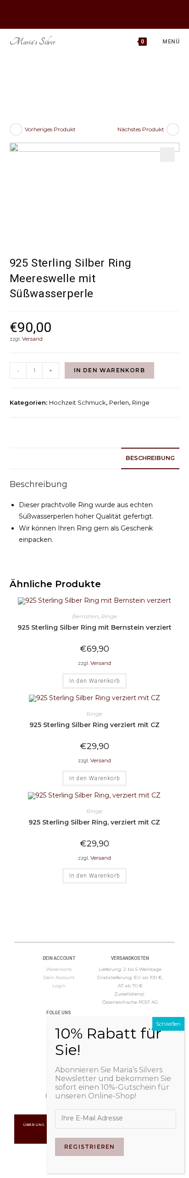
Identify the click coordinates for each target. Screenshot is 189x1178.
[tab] (95, 458)
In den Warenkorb (109, 370)
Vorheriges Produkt (50, 129)
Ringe (141, 402)
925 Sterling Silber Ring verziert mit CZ (94, 725)
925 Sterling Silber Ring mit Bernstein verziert (94, 627)
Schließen (168, 1023)
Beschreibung (150, 458)
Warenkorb (59, 969)
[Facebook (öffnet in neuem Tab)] (82, 13)
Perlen (119, 402)
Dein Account (58, 977)
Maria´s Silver (32, 41)
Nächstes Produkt (140, 129)
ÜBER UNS (34, 1124)
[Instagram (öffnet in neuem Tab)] (92, 13)
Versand (32, 339)
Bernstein (85, 616)
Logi (57, 986)
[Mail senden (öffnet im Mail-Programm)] (105, 13)
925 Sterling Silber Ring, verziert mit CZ (94, 822)
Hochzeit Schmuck (77, 402)
